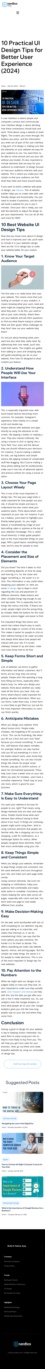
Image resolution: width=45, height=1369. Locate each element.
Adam (4, 1127)
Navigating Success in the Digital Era (17, 1123)
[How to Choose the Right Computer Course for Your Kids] (22, 1143)
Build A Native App (17, 1246)
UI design (12, 588)
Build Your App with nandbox (25, 1064)
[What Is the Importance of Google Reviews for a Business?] (22, 1186)
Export (5, 1159)
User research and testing (20, 991)
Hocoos (19, 190)
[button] (17, 12)
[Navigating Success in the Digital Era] (22, 1102)
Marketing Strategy (11, 1203)
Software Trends (9, 1118)
